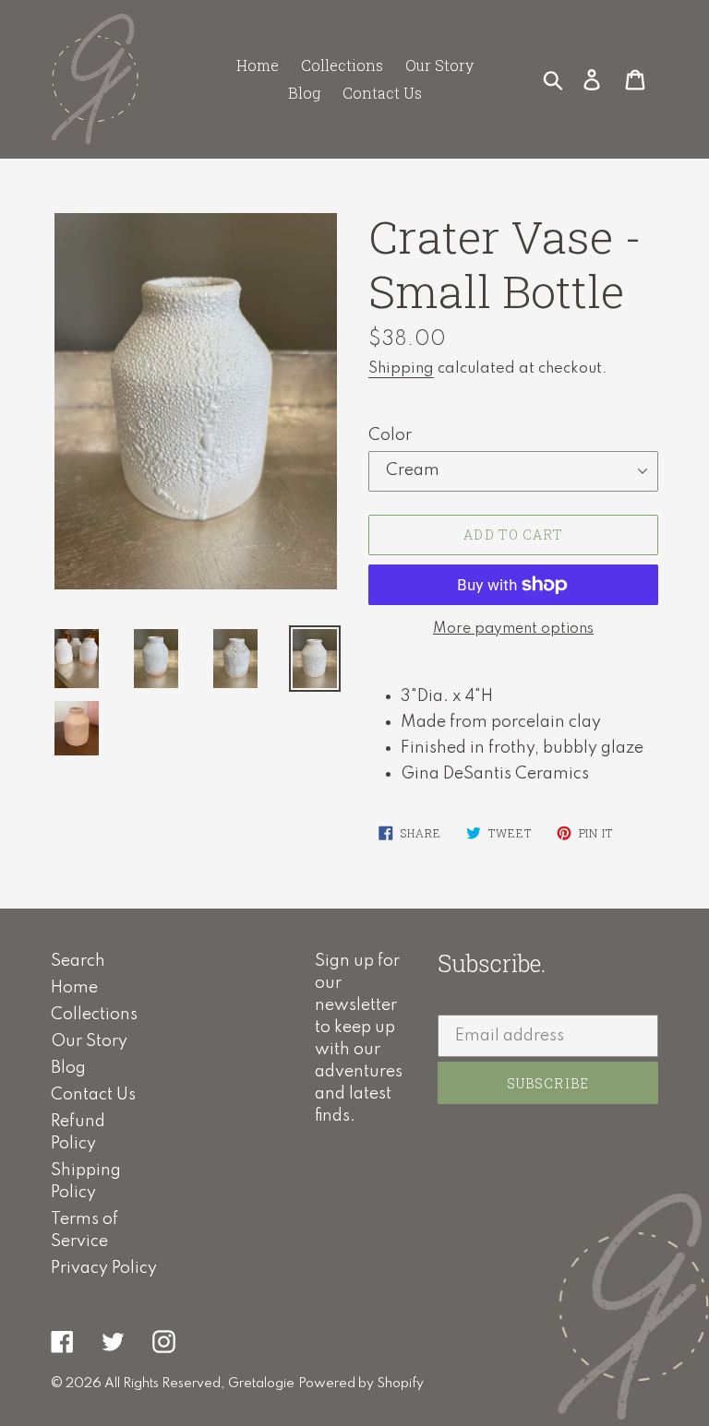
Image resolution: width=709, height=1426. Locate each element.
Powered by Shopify (361, 1383)
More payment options (513, 629)
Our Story (89, 1041)
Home (74, 988)
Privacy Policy (104, 1268)
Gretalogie (261, 1383)
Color (390, 435)
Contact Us (93, 1095)
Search (78, 961)
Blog (68, 1068)
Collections (94, 1014)
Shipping (401, 368)
